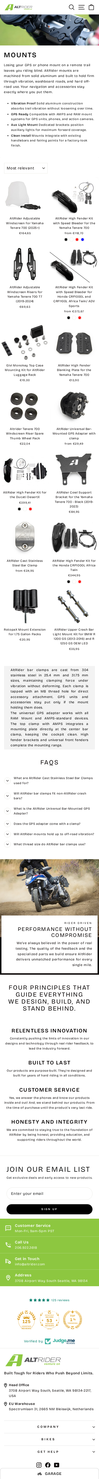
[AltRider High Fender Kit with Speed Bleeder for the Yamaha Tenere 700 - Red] (77, 239)
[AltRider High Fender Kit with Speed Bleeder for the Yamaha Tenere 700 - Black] (66, 239)
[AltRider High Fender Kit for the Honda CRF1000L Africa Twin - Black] (68, 581)
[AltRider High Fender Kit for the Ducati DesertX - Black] (19, 509)
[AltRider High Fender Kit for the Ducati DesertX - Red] (30, 509)
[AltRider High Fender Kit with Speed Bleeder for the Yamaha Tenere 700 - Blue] (82, 239)
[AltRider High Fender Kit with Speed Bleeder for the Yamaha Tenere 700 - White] (71, 239)
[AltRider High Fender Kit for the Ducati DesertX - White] (25, 509)
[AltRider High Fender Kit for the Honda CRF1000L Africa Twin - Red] (79, 581)
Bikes (48, 1439)
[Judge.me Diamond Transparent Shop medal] (22, 1319)
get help (48, 1452)
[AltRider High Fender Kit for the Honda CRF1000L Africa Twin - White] (74, 581)
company (48, 1427)
